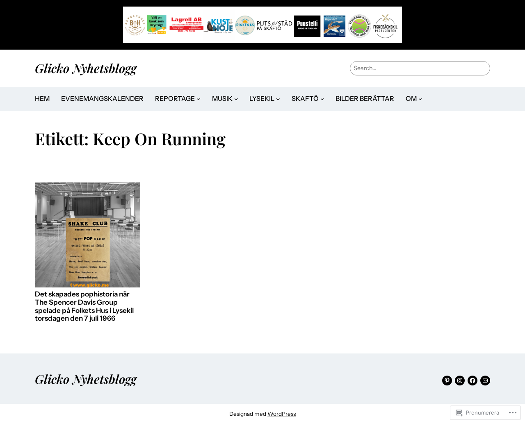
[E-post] (485, 380)
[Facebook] (472, 380)
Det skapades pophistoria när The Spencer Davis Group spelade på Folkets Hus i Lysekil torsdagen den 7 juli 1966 (84, 306)
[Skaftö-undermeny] (322, 99)
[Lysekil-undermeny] (278, 99)
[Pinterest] (447, 380)
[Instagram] (460, 380)
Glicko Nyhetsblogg (86, 68)
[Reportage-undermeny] (198, 99)
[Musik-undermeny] (236, 99)
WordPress (281, 413)
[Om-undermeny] (420, 99)
